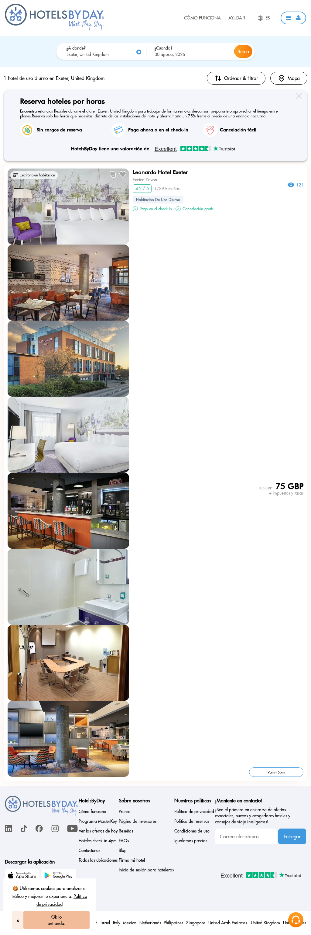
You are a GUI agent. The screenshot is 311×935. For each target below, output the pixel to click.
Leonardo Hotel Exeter (160, 172)
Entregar (292, 836)
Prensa (125, 811)
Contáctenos (89, 850)
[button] (293, 18)
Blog (123, 850)
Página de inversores (137, 821)
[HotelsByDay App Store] (23, 876)
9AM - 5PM (276, 772)
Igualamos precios (190, 840)
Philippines (173, 923)
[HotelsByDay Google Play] (59, 876)
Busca (243, 51)
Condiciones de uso (192, 831)
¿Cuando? (163, 48)
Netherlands (150, 923)
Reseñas (126, 831)
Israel (105, 923)
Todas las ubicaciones (98, 860)
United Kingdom (265, 923)
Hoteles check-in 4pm (98, 840)
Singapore (195, 923)
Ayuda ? (236, 18)
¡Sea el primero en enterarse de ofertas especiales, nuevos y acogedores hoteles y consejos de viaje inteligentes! (252, 816)
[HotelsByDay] (54, 29)
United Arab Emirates (228, 923)
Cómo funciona (202, 18)
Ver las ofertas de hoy (98, 831)
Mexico (129, 923)
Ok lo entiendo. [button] (56, 920)
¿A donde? (76, 48)
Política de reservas (191, 821)
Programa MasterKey (98, 821)
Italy (116, 923)
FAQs (124, 840)
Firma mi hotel (132, 860)
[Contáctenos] (295, 919)
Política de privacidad (194, 811)
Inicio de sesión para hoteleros (146, 870)
